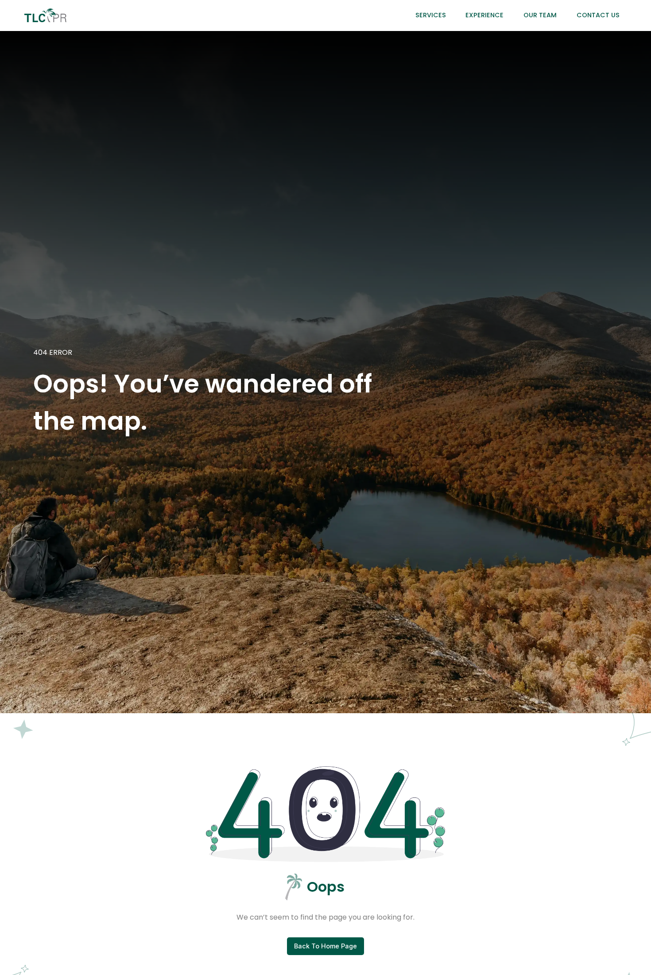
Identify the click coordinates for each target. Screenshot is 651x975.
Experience (484, 15)
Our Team (540, 15)
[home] (45, 15)
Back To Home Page (325, 946)
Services (430, 15)
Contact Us (598, 15)
